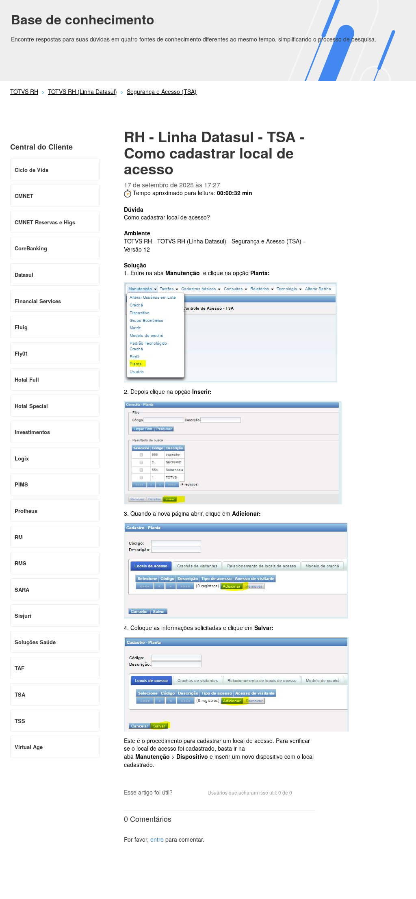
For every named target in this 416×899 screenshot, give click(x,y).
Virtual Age (29, 747)
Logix (22, 458)
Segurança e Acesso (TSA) (162, 91)
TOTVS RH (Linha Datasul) (82, 91)
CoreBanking (31, 248)
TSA (20, 694)
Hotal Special (31, 406)
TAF (19, 668)
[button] (182, 793)
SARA (22, 589)
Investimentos (32, 432)
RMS (20, 563)
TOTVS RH (24, 91)
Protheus (26, 511)
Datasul (24, 274)
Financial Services (38, 301)
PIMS (21, 484)
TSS (20, 721)
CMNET (24, 196)
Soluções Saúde (35, 642)
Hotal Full (27, 379)
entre (157, 839)
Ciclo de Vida (31, 170)
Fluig (21, 327)
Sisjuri (23, 615)
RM (19, 537)
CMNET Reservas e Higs (45, 222)
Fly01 (21, 353)
